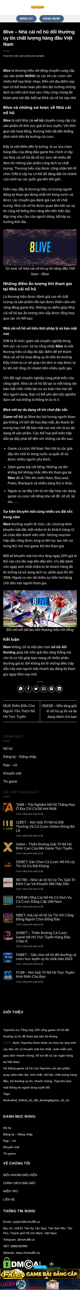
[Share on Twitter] (36, 689)
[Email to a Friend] (43, 689)
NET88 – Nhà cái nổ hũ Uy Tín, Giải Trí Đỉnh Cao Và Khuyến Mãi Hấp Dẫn (45, 882)
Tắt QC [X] (40, 1267)
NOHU (7, 1042)
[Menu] (74, 7)
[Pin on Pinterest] (51, 689)
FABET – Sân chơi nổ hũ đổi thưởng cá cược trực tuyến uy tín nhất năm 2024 (46, 957)
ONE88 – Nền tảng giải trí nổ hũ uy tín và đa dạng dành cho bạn (59, 711)
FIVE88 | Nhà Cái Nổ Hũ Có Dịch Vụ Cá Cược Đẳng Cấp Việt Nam (44, 899)
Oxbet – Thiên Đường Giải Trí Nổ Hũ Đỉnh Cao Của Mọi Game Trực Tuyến (44, 846)
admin (40, 56)
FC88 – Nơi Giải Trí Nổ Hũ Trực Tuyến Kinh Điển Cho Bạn (45, 974)
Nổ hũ (7, 748)
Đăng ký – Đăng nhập (19, 757)
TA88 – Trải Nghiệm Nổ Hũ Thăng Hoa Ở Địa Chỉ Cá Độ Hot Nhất (45, 807)
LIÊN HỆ (9, 1199)
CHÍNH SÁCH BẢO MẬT (19, 1183)
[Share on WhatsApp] (20, 689)
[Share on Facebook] (28, 689)
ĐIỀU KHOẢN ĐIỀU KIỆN (20, 1175)
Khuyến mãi (12, 773)
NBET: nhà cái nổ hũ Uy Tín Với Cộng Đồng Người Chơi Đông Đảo (45, 917)
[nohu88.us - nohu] (37, 7)
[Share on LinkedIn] (59, 689)
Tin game (10, 781)
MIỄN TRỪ (10, 1191)
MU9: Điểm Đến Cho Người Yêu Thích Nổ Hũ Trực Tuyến (19, 711)
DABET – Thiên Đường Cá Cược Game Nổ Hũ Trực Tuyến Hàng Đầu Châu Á (43, 937)
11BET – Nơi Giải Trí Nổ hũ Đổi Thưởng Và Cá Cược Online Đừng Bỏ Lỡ (45, 826)
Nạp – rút (10, 765)
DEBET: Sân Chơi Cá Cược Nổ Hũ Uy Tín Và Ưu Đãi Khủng (45, 864)
